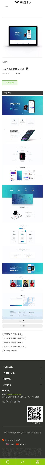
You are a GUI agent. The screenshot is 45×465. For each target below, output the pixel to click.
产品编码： (6, 73)
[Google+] (3, 401)
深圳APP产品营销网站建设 (14, 347)
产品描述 (7, 93)
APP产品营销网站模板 (12, 334)
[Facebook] (11, 401)
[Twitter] (7, 401)
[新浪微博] (15, 401)
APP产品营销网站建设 (12, 342)
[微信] (18, 401)
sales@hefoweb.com (14, 394)
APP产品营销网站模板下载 (14, 338)
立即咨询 (10, 83)
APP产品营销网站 (11, 351)
